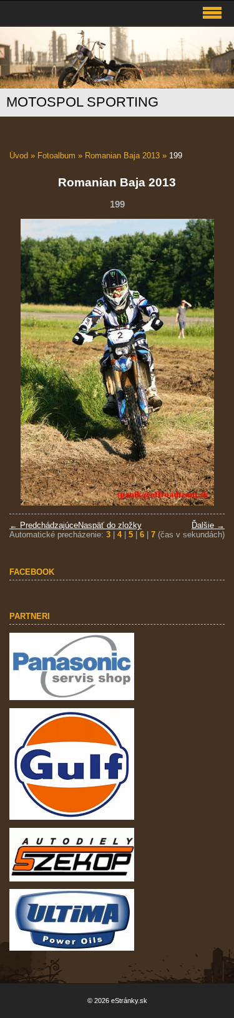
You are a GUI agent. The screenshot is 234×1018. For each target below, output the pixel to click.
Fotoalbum (56, 155)
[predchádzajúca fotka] (30, 362)
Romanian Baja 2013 (122, 155)
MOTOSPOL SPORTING (82, 102)
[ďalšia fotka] (204, 362)
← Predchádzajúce (43, 525)
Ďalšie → (208, 525)
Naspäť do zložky (110, 525)
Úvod (18, 155)
